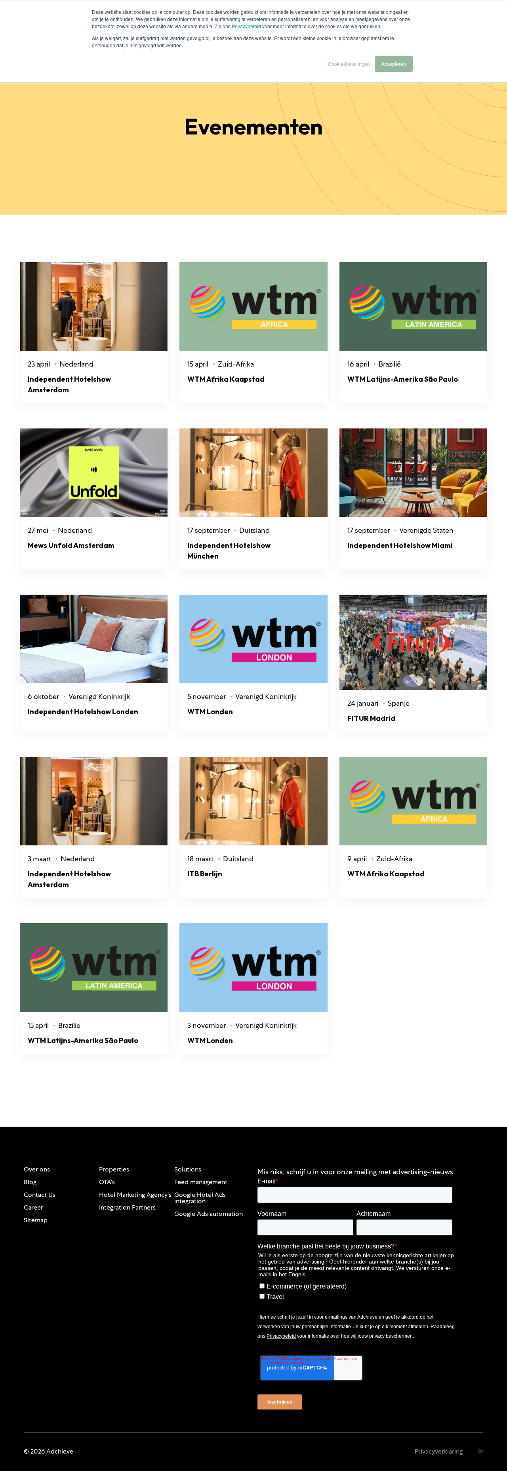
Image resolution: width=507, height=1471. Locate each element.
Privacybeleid (246, 26)
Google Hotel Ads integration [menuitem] (200, 1198)
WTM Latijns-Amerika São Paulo (402, 379)
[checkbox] (354, 1290)
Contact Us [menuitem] (39, 1195)
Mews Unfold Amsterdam (71, 545)
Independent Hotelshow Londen (83, 711)
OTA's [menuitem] (107, 1182)
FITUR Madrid (371, 718)
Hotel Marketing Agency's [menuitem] (135, 1195)
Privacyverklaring (439, 1451)
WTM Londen (210, 711)
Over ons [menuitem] (37, 1169)
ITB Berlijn (204, 873)
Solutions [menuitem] (187, 1169)
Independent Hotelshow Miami (400, 545)
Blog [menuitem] (30, 1182)
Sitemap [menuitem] (36, 1220)
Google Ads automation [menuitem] (208, 1214)
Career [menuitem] (33, 1207)
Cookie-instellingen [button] (349, 63)
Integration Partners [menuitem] (127, 1207)
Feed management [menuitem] (200, 1182)
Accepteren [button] (393, 63)
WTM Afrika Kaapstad (226, 379)
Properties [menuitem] (114, 1169)
